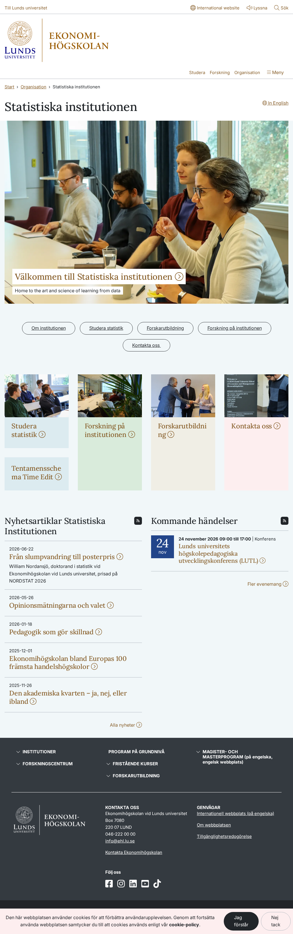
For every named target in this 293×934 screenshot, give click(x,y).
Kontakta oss (146, 345)
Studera (197, 72)
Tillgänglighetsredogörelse (224, 836)
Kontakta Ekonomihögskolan (133, 852)
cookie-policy (184, 924)
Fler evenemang (265, 584)
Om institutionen (48, 328)
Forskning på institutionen (234, 328)
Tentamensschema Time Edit (36, 472)
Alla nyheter (123, 725)
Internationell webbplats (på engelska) (235, 813)
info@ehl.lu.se (120, 841)
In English (277, 103)
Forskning (220, 72)
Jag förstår (241, 921)
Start (9, 87)
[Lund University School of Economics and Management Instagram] (121, 884)
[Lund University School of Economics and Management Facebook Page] (109, 884)
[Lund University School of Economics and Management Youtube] (145, 884)
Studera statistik (106, 328)
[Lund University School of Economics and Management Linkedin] (133, 884)
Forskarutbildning (165, 328)
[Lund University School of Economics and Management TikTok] (157, 884)
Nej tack (275, 921)
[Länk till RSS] (138, 520)
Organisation (247, 72)
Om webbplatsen (214, 825)
